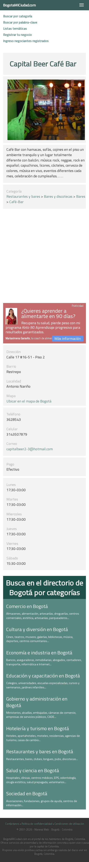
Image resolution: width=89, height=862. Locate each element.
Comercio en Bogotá (27, 606)
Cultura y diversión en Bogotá (37, 629)
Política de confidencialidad (37, 824)
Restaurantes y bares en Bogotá (39, 751)
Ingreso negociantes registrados (26, 40)
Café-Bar (16, 202)
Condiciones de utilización (69, 824)
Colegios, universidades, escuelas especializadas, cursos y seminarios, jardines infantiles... (42, 685)
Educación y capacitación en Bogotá (43, 675)
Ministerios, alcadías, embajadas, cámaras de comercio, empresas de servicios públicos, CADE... (41, 714)
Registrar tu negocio (17, 34)
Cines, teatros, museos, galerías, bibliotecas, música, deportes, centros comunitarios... (39, 639)
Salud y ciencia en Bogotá (32, 770)
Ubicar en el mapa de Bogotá (28, 401)
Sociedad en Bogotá (26, 793)
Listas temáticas (15, 28)
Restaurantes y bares (23, 196)
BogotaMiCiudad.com (19, 5)
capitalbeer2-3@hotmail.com (29, 449)
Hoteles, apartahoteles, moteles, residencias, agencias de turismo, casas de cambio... (43, 737)
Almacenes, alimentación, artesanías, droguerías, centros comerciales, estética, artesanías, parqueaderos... (42, 615)
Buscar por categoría (17, 16)
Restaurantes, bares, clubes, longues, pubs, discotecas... (42, 759)
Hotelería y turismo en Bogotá (37, 728)
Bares (80, 196)
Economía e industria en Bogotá (39, 652)
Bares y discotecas (58, 196)
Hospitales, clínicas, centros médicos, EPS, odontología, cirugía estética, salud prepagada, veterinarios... (41, 779)
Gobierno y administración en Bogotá (36, 702)
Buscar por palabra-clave (20, 22)
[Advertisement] (44, 256)
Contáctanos (12, 824)
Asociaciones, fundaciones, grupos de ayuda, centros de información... (41, 803)
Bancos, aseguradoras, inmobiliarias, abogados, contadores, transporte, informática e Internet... (44, 662)
